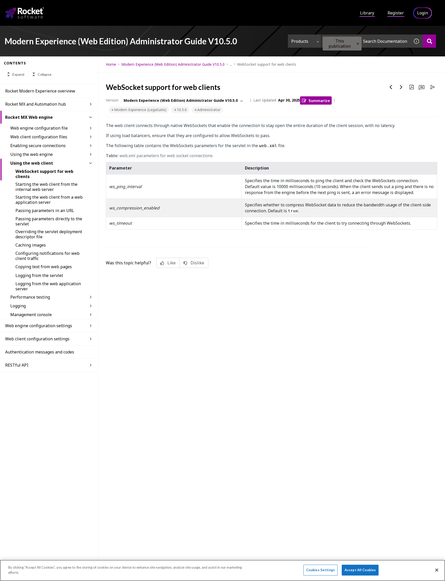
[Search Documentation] (429, 41)
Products (299, 41)
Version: (112, 100)
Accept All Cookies (360, 570)
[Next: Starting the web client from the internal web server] (401, 87)
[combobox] (365, 41)
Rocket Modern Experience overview (40, 91)
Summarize (319, 100)
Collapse (45, 74)
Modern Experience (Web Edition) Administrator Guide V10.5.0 (173, 64)
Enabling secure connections (38, 145)
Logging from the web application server (48, 286)
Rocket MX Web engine (29, 117)
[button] (358, 44)
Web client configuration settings (37, 339)
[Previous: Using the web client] (391, 87)
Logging (18, 306)
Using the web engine (31, 154)
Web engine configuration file (39, 128)
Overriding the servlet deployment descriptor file (48, 234)
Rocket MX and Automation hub (35, 104)
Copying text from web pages (43, 267)
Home (111, 64)
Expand (18, 74)
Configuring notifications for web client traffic (47, 256)
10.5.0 (182, 109)
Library (367, 13)
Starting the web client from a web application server (49, 200)
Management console (31, 314)
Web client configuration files (38, 137)
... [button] (231, 64)
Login (422, 13)
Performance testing (30, 297)
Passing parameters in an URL (44, 210)
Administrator (208, 109)
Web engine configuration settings (38, 326)
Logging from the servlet (39, 275)
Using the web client (31, 163)
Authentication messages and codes (39, 352)
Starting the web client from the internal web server (46, 187)
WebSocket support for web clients (44, 174)
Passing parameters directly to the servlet (48, 221)
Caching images (30, 245)
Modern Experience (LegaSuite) (140, 109)
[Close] (436, 570)
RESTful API (16, 365)
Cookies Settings (320, 570)
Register (396, 13)
